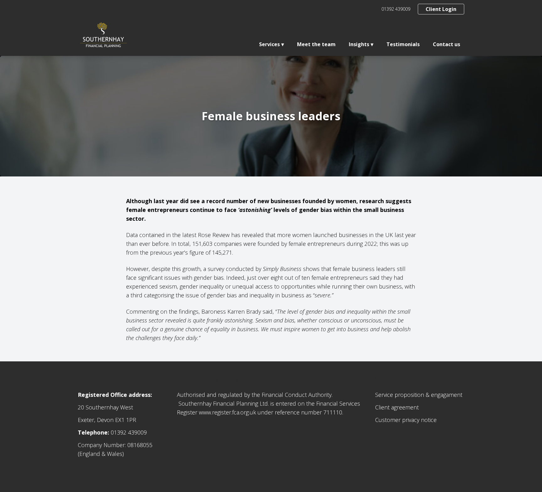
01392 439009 (395, 9)
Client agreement (397, 407)
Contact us (446, 44)
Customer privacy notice (406, 420)
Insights (359, 44)
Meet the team (316, 44)
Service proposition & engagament (418, 394)
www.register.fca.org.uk (227, 412)
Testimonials (403, 44)
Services (269, 44)
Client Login (441, 9)
